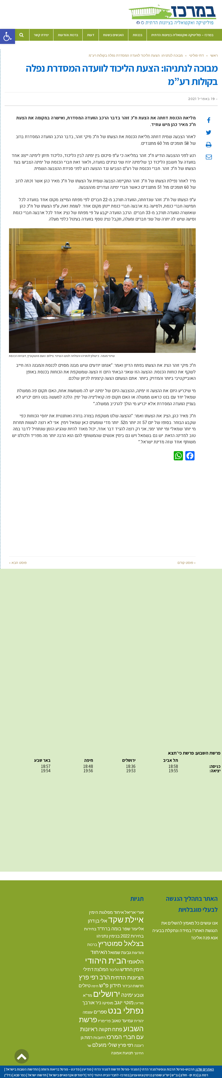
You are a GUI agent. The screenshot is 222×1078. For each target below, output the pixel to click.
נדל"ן (8, 1075)
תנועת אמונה (122, 1052)
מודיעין (139, 1003)
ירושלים (106, 993)
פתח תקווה (110, 1029)
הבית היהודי (105, 960)
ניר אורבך (91, 1002)
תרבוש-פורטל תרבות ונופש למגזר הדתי (168, 1069)
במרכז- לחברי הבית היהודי (111, 1075)
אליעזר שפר (133, 928)
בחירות (90, 928)
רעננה (139, 1045)
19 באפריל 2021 (201, 99)
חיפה (94, 986)
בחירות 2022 (132, 935)
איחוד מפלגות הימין (106, 912)
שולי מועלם (104, 1045)
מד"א (87, 995)
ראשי (214, 55)
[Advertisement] (102, 507)
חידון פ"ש (110, 985)
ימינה (127, 994)
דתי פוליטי (196, 55)
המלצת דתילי (95, 969)
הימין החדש (132, 969)
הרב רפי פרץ (94, 977)
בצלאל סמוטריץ (121, 943)
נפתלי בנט (126, 1010)
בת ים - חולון (189, 1075)
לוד (89, 1075)
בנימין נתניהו (108, 935)
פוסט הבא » (18, 562)
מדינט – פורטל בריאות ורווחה (60, 1069)
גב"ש (175, 1075)
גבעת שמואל (119, 952)
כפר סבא (20, 1075)
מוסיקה (107, 1003)
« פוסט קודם (186, 562)
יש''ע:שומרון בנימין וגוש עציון (150, 1075)
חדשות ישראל (37, 1075)
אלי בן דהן (97, 921)
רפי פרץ (125, 1045)
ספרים (100, 1012)
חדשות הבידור (133, 985)
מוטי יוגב (124, 1002)
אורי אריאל (134, 912)
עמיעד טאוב (122, 1020)
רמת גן (86, 1037)
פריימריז (104, 1020)
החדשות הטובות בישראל (22, 1069)
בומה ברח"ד (109, 928)
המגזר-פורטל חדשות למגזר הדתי (116, 1069)
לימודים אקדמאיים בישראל (67, 1075)
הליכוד (114, 969)
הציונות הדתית (127, 977)
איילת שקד (126, 919)
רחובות (99, 1037)
